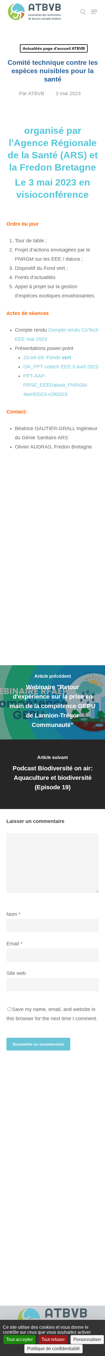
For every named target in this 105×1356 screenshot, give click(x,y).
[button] (94, 11)
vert (65, 357)
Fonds (52, 357)
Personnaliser (87, 1339)
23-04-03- (34, 357)
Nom (13, 914)
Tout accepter (19, 1339)
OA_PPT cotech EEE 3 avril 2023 (60, 366)
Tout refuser (53, 1339)
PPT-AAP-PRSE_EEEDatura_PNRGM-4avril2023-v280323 (55, 385)
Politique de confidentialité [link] (53, 1348)
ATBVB (36, 93)
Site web (16, 973)
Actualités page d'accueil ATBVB (54, 48)
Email (14, 943)
